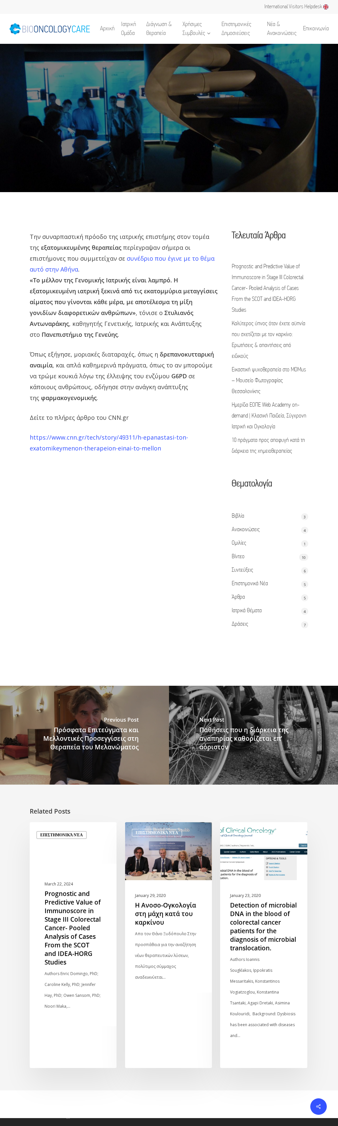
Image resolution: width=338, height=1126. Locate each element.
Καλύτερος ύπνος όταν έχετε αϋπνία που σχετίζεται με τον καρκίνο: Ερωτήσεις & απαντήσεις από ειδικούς (268, 340)
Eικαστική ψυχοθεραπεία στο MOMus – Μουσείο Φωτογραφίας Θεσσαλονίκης (269, 381)
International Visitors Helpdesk (293, 7)
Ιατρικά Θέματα (247, 611)
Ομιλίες (239, 543)
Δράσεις (240, 624)
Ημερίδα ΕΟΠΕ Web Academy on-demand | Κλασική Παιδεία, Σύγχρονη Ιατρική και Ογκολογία (269, 416)
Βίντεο (238, 557)
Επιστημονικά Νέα (250, 584)
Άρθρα (238, 597)
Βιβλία (238, 516)
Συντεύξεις (242, 570)
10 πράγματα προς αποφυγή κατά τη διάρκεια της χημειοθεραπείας (268, 446)
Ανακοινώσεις (246, 530)
